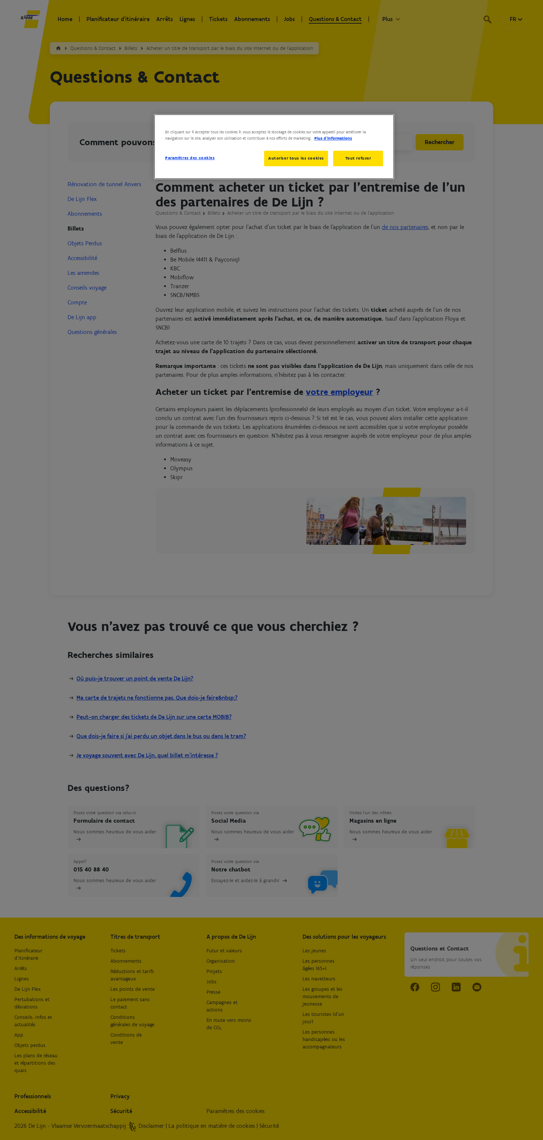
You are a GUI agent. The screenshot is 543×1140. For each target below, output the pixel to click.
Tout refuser (358, 158)
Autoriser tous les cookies (296, 158)
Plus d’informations (333, 138)
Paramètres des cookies (190, 157)
